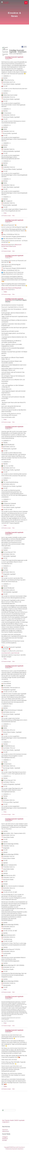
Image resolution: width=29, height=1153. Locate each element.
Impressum (5, 1129)
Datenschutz (5, 1131)
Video (5, 248)
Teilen (13, 215)
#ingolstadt (18, 288)
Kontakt (4, 1140)
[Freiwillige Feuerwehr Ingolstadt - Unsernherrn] (5, 51)
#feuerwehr (4, 244)
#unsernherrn (5, 246)
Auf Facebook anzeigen (6, 215)
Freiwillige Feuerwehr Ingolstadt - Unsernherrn (14, 57)
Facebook (5, 1138)
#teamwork (12, 246)
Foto (5, 213)
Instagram (5, 1137)
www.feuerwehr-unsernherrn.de (10, 653)
